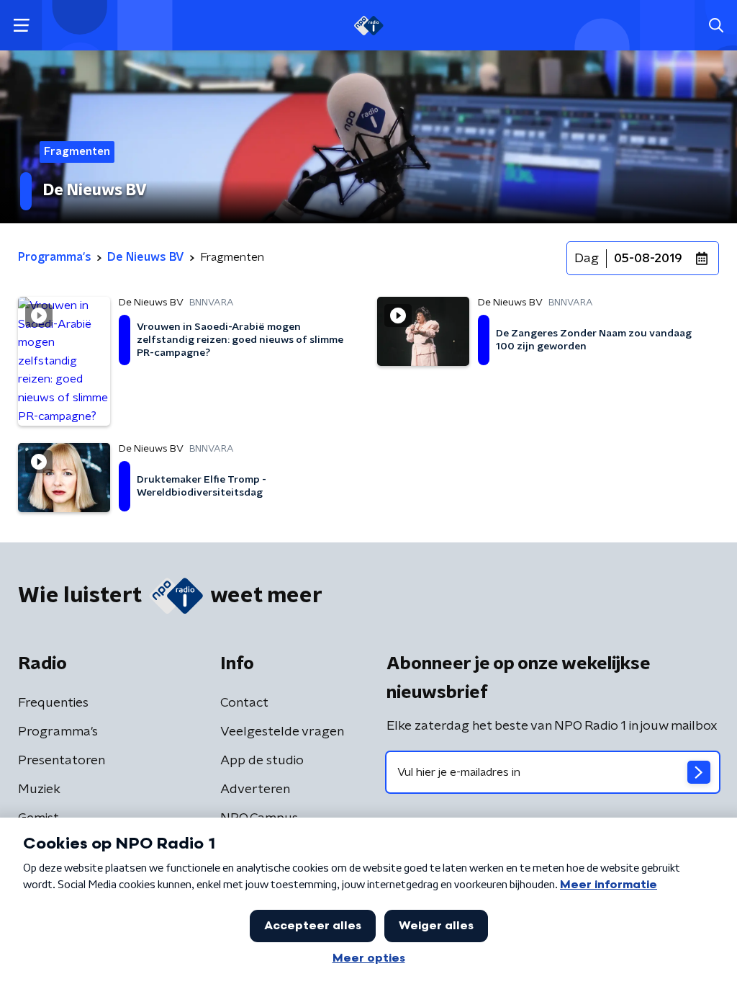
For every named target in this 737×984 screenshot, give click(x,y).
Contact (244, 703)
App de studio (262, 760)
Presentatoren (61, 760)
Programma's (58, 731)
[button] (21, 25)
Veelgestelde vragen (282, 731)
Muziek (39, 789)
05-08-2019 (648, 258)
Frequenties (53, 703)
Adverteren (255, 789)
